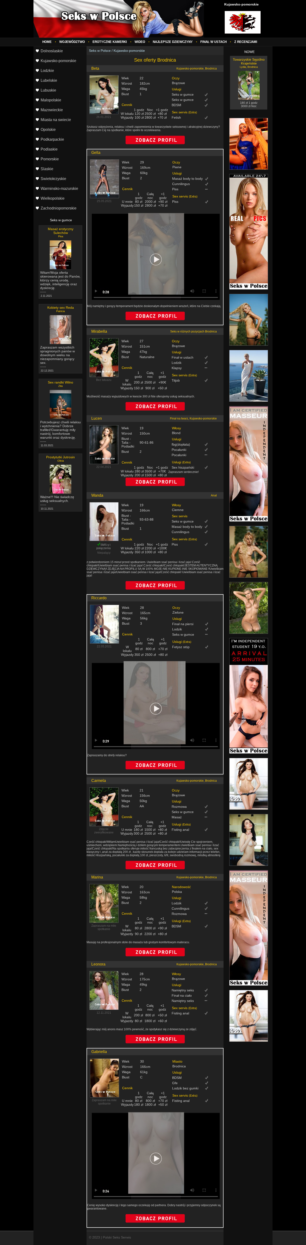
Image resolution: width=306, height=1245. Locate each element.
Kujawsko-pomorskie (129, 50)
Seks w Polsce (100, 50)
